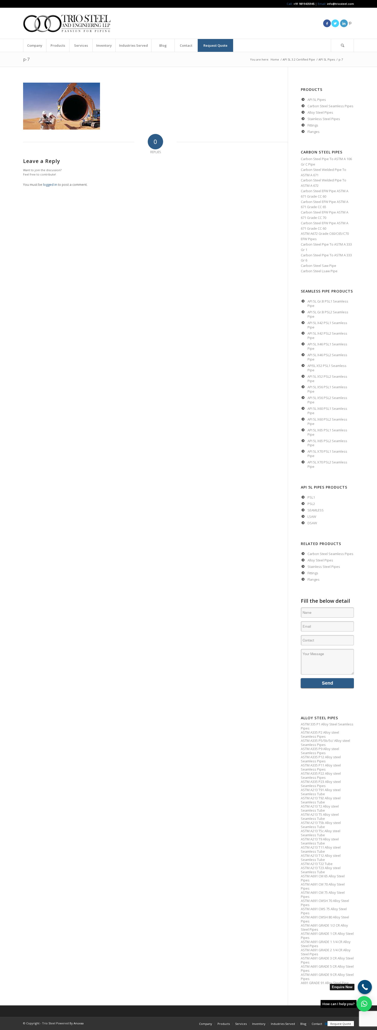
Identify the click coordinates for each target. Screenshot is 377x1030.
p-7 (26, 59)
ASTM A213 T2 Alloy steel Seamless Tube (320, 808)
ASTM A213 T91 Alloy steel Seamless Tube (321, 792)
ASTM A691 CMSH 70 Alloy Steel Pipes (325, 902)
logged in (50, 184)
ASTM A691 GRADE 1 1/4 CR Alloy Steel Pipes (326, 943)
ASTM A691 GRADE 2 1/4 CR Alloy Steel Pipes (326, 952)
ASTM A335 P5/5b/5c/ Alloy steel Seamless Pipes (325, 742)
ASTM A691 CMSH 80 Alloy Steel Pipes (325, 919)
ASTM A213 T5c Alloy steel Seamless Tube (320, 833)
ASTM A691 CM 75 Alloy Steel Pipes (323, 894)
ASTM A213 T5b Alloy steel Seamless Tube (321, 824)
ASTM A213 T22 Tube (317, 863)
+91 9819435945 (303, 4)
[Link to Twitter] (335, 23)
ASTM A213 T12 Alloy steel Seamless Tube (321, 857)
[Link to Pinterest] (350, 23)
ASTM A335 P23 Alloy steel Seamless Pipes (321, 783)
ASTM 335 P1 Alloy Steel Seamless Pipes (327, 726)
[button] (364, 1004)
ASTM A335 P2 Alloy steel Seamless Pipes (320, 734)
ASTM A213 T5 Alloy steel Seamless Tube (320, 816)
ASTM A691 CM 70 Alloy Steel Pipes (323, 886)
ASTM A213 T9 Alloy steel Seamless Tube (320, 841)
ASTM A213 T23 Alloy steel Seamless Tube (321, 870)
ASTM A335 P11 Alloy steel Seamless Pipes (321, 767)
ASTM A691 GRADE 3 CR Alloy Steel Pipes (327, 960)
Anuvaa (79, 1023)
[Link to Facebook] (327, 23)
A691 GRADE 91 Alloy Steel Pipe (325, 982)
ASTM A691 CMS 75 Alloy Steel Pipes (324, 911)
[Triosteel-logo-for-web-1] (67, 23)
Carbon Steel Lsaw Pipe (319, 271)
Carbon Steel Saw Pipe (318, 265)
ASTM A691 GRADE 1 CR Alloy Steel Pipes (327, 935)
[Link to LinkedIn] (344, 23)
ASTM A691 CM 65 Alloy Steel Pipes (323, 878)
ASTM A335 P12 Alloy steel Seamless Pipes (321, 759)
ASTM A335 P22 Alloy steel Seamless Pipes (321, 775)
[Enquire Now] (365, 987)
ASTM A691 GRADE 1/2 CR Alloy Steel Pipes (324, 927)
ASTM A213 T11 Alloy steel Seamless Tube (321, 849)
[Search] (342, 45)
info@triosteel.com (340, 4)
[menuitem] (34, 45)
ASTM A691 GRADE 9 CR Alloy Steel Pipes (327, 976)
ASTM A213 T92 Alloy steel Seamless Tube (321, 800)
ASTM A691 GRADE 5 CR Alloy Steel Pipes (327, 968)
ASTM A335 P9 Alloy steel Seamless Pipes (320, 750)
